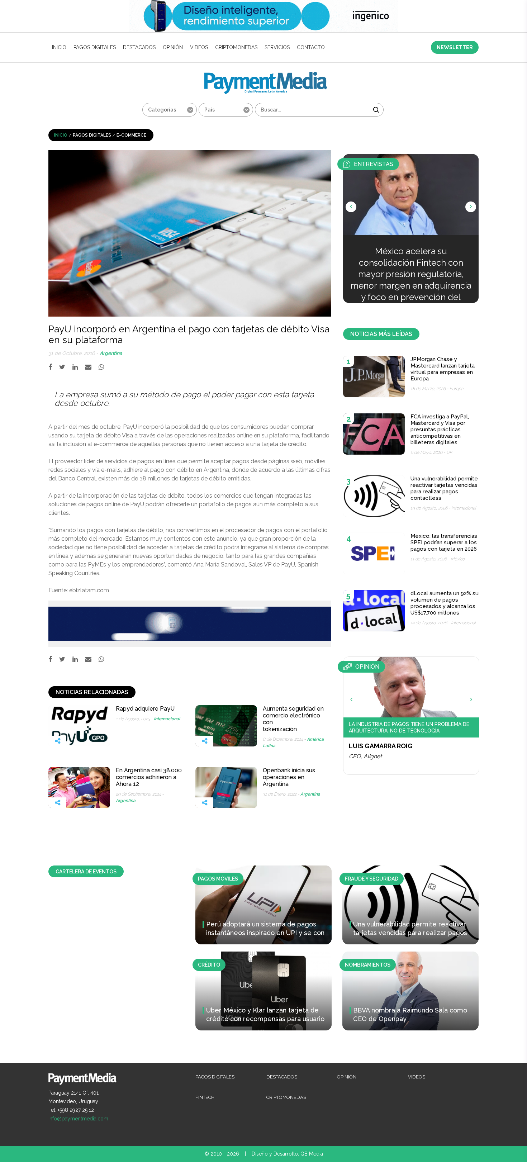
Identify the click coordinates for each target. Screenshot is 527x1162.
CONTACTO (311, 47)
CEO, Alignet (365, 756)
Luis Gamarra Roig (381, 746)
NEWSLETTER (455, 47)
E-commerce (131, 135)
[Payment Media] (265, 75)
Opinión (173, 47)
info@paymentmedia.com (78, 1118)
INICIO (59, 47)
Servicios (277, 47)
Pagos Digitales (94, 47)
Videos (199, 47)
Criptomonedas (236, 47)
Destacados (139, 47)
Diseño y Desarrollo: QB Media (287, 1154)
